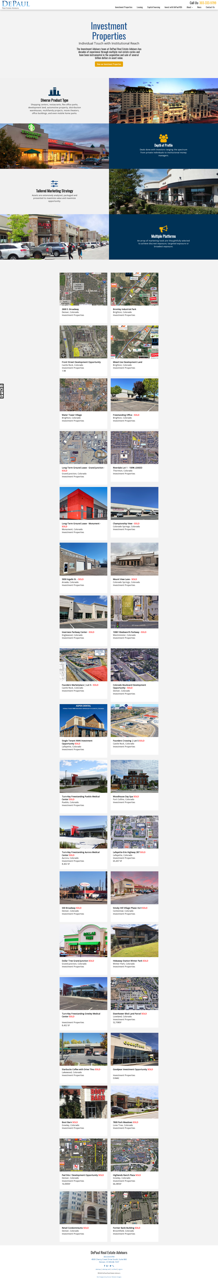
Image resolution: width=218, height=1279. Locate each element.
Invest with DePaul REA (173, 7)
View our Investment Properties (109, 64)
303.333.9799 (109, 1257)
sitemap (98, 1269)
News (199, 7)
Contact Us (210, 7)
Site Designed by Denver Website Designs (109, 1277)
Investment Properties (123, 7)
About (189, 7)
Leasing (140, 7)
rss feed (114, 1269)
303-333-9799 (207, 2)
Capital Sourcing (153, 7)
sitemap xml (106, 1269)
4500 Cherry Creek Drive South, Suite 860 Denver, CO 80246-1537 (109, 1260)
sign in (120, 1269)
